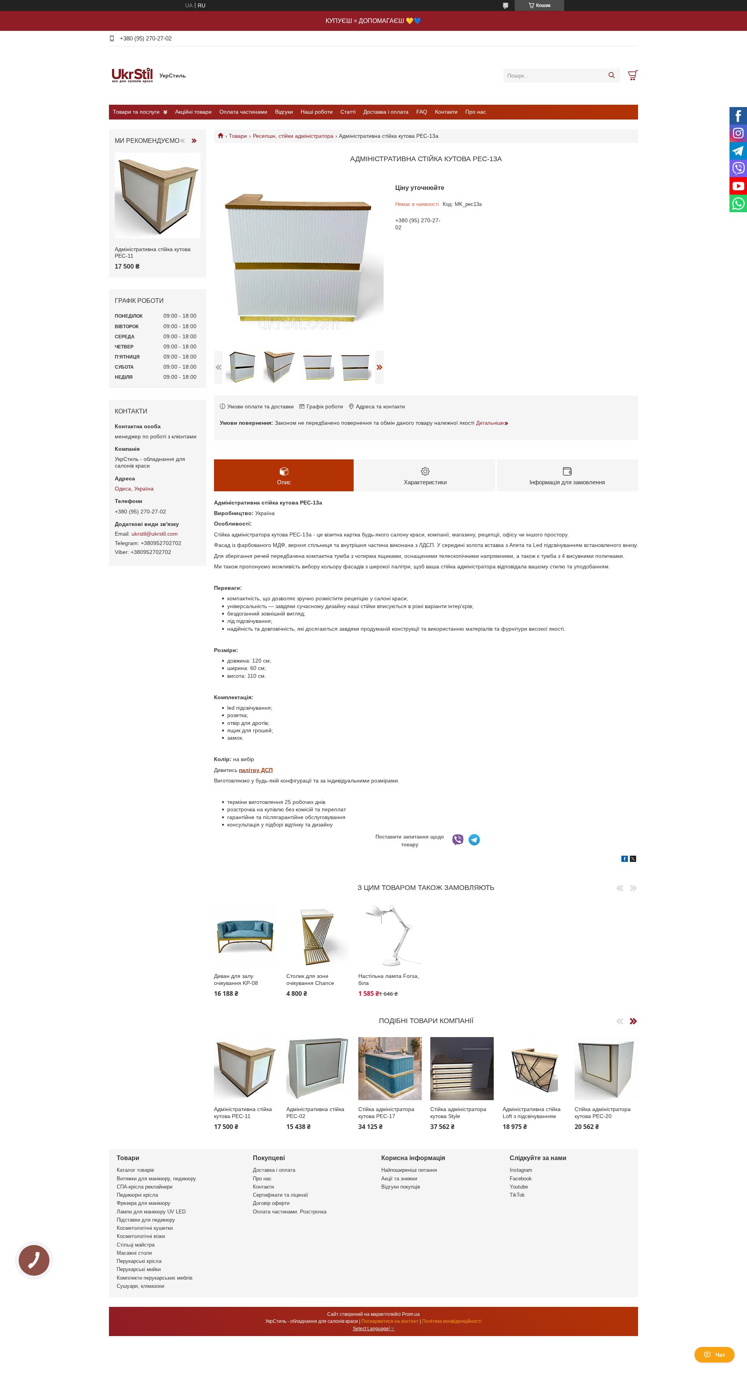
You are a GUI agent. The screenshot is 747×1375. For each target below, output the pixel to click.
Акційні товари (193, 112)
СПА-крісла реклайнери (144, 1187)
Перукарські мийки (139, 1269)
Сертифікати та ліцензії (280, 1195)
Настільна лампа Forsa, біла (388, 979)
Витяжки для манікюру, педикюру (156, 1179)
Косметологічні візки (141, 1236)
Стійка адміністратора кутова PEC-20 (603, 1112)
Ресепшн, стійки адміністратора (293, 136)
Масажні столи (134, 1253)
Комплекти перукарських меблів (155, 1278)
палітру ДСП (256, 770)
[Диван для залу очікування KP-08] (245, 935)
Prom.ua (411, 1314)
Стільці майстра (135, 1245)
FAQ (421, 112)
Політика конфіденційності (452, 1321)
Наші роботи (317, 112)
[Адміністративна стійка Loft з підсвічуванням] (534, 1069)
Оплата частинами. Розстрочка (289, 1212)
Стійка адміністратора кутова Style (458, 1112)
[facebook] (624, 860)
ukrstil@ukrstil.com (155, 534)
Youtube (519, 1187)
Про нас (475, 112)
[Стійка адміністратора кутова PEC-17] (390, 1069)
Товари (238, 136)
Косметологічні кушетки (145, 1228)
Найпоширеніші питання (409, 1170)
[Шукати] (611, 76)
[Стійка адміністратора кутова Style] (462, 1069)
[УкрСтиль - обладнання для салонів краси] (132, 75)
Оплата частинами (243, 112)
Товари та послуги (136, 112)
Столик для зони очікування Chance (310, 979)
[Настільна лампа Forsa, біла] (390, 935)
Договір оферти (271, 1203)
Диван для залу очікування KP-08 (236, 979)
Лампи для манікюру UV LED (151, 1212)
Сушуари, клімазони (140, 1286)
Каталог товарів (135, 1170)
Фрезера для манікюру (143, 1203)
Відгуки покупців (400, 1187)
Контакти (446, 112)
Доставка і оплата (386, 112)
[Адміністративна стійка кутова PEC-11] (245, 1069)
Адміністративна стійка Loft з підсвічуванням (532, 1112)
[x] (633, 860)
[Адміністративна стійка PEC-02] (318, 1069)
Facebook (521, 1179)
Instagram (521, 1170)
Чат (720, 1355)
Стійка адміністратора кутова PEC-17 (386, 1112)
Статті (348, 112)
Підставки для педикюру (146, 1220)
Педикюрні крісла (137, 1195)
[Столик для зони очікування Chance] (318, 935)
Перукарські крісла (139, 1261)
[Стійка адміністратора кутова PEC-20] (606, 1069)
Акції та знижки (399, 1179)
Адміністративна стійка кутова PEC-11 (243, 1112)
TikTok (517, 1195)
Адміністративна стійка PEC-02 (315, 1112)
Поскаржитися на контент (390, 1321)
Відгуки (284, 112)
